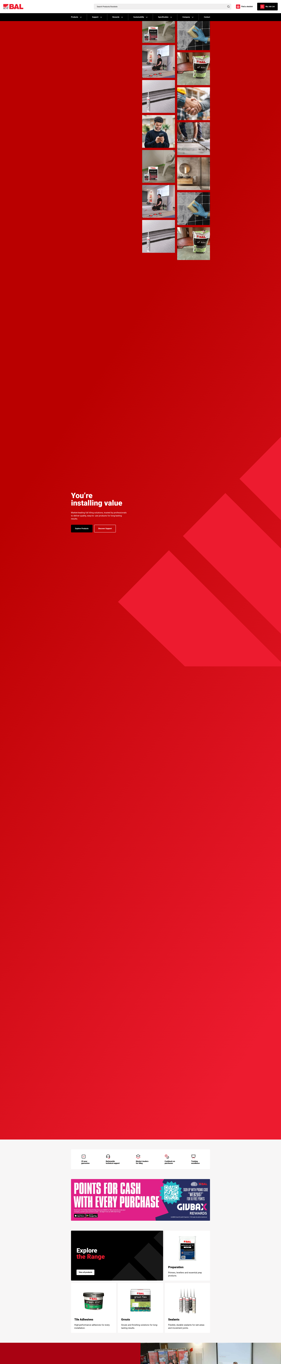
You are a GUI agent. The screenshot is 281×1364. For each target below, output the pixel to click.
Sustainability (138, 17)
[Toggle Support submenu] (101, 17)
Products (74, 17)
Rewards (115, 17)
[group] (140, 1200)
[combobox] (162, 6)
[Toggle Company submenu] (193, 17)
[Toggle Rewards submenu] (122, 17)
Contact (207, 17)
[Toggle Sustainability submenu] (147, 17)
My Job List (270, 6)
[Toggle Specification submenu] (171, 17)
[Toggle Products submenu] (81, 17)
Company (186, 17)
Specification (163, 17)
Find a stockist (247, 6)
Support (95, 17)
